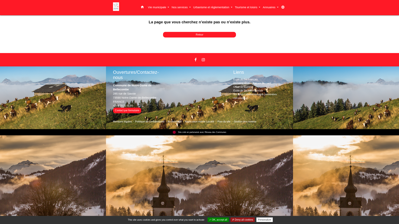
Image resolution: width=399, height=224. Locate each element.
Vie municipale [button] (157, 7)
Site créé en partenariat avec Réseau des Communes (201, 132)
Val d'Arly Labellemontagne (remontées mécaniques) (255, 96)
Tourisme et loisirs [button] (246, 7)
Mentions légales (122, 121)
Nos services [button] (180, 7)
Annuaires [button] (269, 7)
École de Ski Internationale (248, 90)
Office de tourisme (243, 87)
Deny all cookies (243, 219)
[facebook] (195, 59)
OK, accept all (219, 219)
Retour (199, 34)
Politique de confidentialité (149, 121)
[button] (142, 7)
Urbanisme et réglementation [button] (211, 7)
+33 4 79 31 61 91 (123, 105)
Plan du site (224, 121)
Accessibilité (175, 121)
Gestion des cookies (245, 121)
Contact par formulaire (127, 110)
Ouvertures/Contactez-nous (136, 75)
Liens (238, 72)
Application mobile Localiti (199, 121)
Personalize (264, 219)
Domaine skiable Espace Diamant (252, 83)
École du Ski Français (245, 79)
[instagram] (203, 59)
